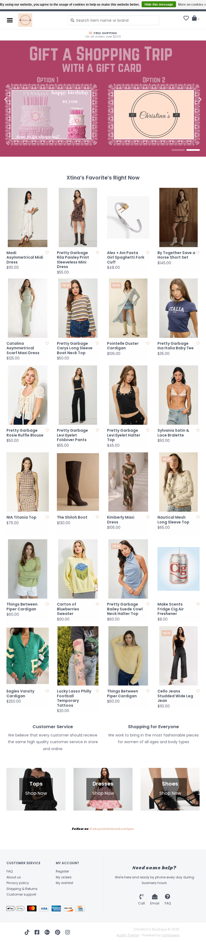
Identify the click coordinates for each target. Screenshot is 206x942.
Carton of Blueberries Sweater (68, 609)
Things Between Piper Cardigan (22, 606)
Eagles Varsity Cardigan (20, 693)
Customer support (21, 894)
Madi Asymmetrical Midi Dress (24, 258)
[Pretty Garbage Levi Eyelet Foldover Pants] (78, 395)
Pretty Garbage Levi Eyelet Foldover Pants (72, 435)
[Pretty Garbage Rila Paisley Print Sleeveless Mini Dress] (78, 217)
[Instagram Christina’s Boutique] (67, 932)
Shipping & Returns (22, 888)
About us (13, 877)
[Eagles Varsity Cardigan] (27, 656)
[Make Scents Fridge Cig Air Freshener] (178, 569)
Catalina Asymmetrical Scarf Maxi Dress (22, 348)
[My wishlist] (186, 18)
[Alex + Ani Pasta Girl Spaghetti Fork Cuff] (128, 217)
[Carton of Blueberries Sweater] (78, 569)
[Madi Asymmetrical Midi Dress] (27, 217)
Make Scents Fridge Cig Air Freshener (170, 609)
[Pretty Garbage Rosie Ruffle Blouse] (27, 395)
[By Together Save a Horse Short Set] (178, 217)
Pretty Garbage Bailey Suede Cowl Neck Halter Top (125, 609)
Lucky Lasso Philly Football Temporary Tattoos (74, 698)
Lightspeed (170, 935)
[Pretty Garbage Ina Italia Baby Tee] (178, 308)
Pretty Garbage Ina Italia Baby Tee (175, 346)
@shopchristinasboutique (111, 829)
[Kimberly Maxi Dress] (128, 482)
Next (188, 99)
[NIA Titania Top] (27, 482)
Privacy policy (17, 883)
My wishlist (64, 883)
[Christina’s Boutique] (39, 20)
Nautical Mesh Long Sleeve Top (173, 520)
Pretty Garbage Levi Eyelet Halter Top (123, 435)
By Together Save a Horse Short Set (176, 255)
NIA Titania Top (21, 517)
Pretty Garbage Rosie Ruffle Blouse (24, 433)
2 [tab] (193, 150)
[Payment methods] (16, 909)
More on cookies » (192, 4)
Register (62, 871)
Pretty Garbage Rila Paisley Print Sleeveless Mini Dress (73, 260)
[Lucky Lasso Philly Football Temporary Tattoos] (78, 656)
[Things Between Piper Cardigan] (27, 569)
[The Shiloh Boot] (78, 482)
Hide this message (159, 4)
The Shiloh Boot (72, 517)
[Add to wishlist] (47, 252)
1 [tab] (178, 150)
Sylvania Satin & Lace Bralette (173, 433)
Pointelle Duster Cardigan (123, 346)
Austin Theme (127, 935)
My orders (64, 877)
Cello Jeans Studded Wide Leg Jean (175, 696)
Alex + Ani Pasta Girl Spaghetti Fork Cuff (125, 258)
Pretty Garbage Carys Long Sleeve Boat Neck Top (75, 348)
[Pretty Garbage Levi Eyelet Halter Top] (128, 395)
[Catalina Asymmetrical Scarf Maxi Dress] (27, 308)
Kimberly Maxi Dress (120, 520)
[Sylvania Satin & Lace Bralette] (178, 395)
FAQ (9, 871)
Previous (17, 99)
